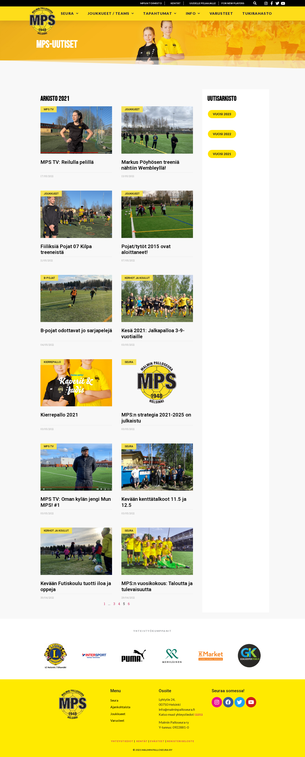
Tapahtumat (157, 13)
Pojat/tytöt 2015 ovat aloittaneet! (146, 249)
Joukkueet (117, 714)
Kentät (142, 741)
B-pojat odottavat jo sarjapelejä (76, 330)
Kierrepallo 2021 (59, 415)
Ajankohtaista (120, 707)
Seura (67, 13)
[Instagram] (217, 702)
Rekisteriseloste (180, 741)
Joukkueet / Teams (108, 13)
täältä (198, 714)
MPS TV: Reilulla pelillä (67, 162)
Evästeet (157, 741)
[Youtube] (251, 702)
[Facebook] (228, 702)
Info (191, 13)
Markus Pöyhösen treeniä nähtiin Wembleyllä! (150, 165)
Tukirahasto (257, 13)
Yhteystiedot (122, 741)
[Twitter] (239, 702)
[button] (255, 3)
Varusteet (221, 13)
